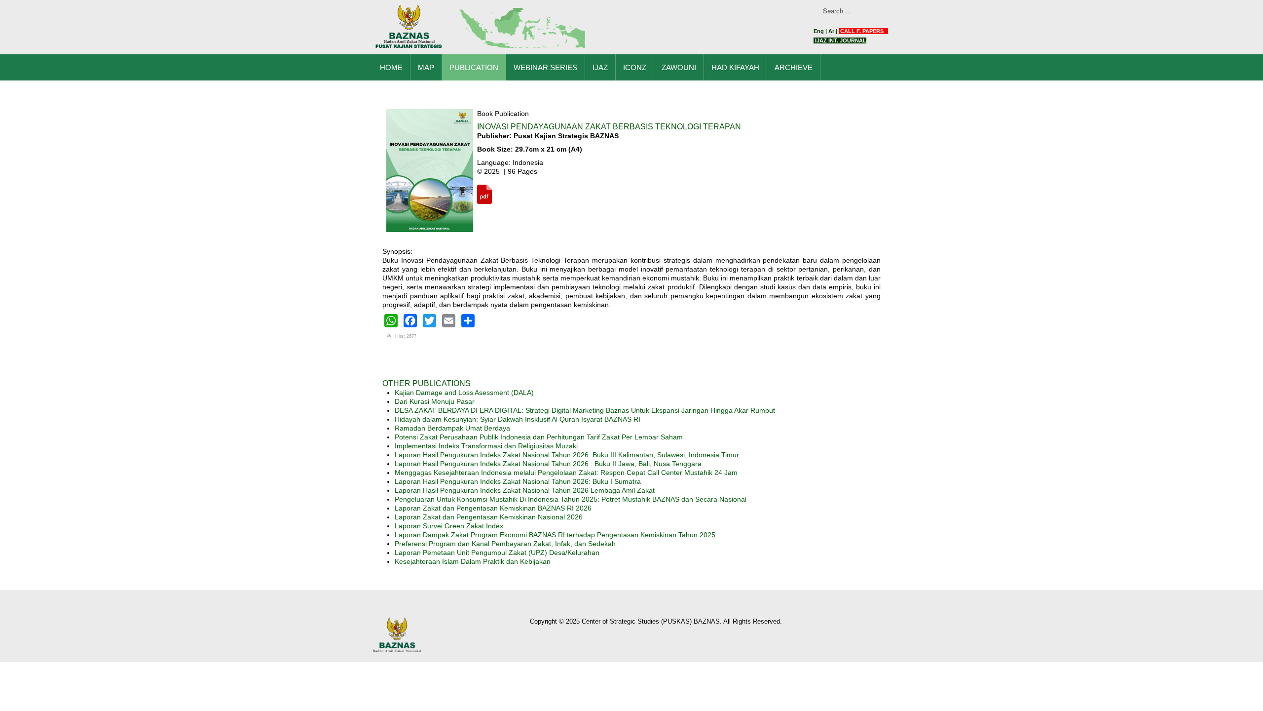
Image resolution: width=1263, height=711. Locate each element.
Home (391, 67)
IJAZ (600, 67)
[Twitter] (429, 320)
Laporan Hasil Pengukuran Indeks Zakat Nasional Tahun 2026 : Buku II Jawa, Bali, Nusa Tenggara (548, 464)
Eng (819, 31)
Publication (473, 67)
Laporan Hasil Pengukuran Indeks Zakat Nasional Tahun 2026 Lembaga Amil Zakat (525, 490)
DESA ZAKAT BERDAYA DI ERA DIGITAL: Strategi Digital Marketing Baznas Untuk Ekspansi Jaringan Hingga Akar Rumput (585, 410)
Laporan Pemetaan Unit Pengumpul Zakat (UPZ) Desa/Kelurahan (497, 552)
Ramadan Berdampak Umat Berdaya (452, 428)
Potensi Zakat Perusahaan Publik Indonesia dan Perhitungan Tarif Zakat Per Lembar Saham (539, 437)
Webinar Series (545, 67)
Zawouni (679, 67)
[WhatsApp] (391, 320)
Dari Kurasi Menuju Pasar (435, 401)
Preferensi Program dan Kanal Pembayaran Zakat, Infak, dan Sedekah (505, 544)
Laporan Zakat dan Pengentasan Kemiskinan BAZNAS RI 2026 (493, 508)
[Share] (468, 320)
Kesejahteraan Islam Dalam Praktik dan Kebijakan (473, 561)
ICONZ (634, 67)
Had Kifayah (735, 67)
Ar (831, 31)
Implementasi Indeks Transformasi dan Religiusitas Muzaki (486, 446)
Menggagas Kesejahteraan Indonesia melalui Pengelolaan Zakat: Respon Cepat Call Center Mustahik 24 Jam (566, 472)
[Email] (448, 320)
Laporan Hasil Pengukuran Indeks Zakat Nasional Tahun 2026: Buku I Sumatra (518, 481)
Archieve (794, 67)
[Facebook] (410, 320)
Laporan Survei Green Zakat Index (449, 526)
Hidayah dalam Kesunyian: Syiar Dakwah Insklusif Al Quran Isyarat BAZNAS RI (517, 419)
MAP (426, 67)
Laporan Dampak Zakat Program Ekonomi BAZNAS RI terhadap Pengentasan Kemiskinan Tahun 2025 (555, 535)
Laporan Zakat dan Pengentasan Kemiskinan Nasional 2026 (489, 517)
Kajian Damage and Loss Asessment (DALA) (464, 392)
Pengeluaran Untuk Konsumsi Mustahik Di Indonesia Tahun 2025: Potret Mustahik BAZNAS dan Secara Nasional (570, 499)
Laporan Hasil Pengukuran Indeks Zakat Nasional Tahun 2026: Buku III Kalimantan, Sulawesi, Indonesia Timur (567, 455)
